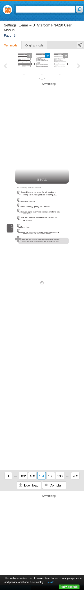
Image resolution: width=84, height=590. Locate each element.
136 (60, 475)
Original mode (34, 45)
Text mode (10, 45)
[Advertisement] (42, 124)
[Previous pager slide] (5, 66)
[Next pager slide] (78, 66)
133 (32, 475)
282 (75, 475)
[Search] (79, 9)
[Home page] (7, 9)
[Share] (80, 45)
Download (30, 485)
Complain (56, 485)
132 (23, 475)
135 (50, 475)
